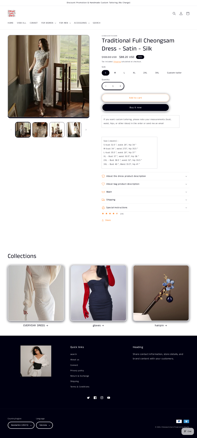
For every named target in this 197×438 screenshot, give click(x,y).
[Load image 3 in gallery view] (57, 129)
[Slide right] (86, 129)
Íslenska (43, 425)
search (73, 354)
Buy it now (136, 107)
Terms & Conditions (79, 386)
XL (134, 72)
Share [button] (108, 220)
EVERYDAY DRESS (34, 325)
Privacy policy (77, 370)
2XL (145, 72)
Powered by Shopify (181, 427)
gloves (97, 325)
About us (74, 359)
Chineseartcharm (167, 427)
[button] (48, 23)
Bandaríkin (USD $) (19, 425)
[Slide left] (11, 129)
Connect (74, 365)
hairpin (159, 325)
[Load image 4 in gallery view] (74, 129)
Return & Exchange (79, 376)
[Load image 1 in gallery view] (23, 129)
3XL (157, 72)
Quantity (105, 79)
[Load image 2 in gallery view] (40, 129)
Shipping (117, 61)
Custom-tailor (174, 72)
